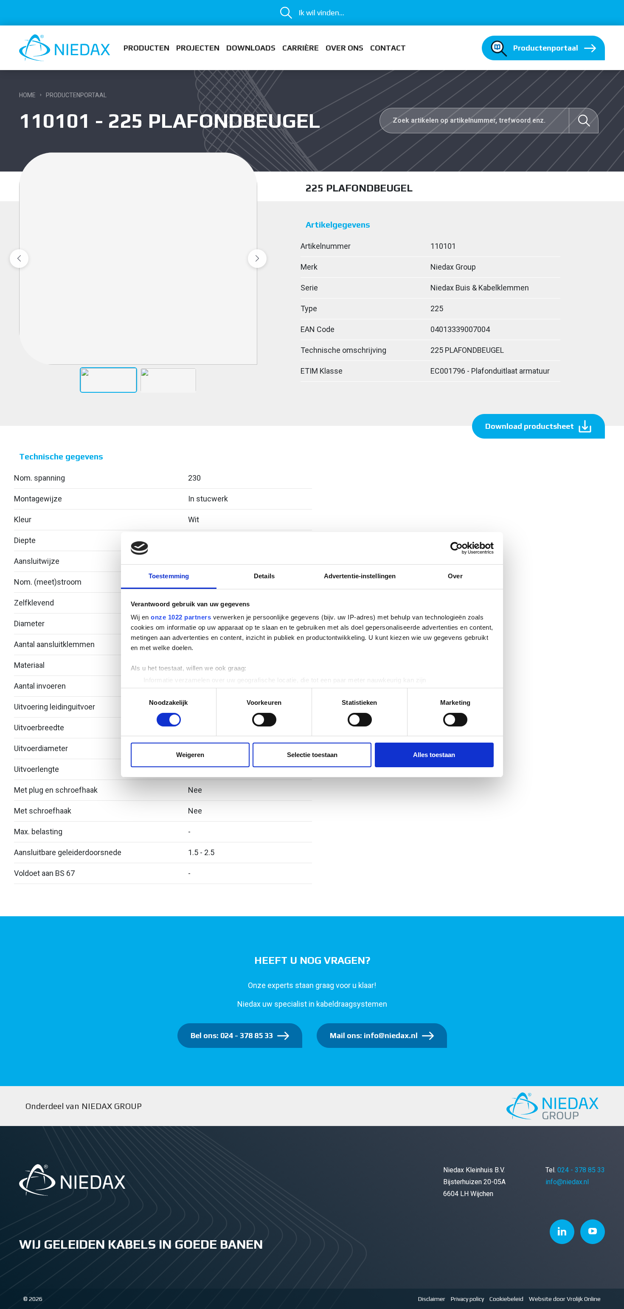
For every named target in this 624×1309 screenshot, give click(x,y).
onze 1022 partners (181, 617)
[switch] (264, 719)
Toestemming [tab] (169, 576)
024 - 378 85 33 (581, 1170)
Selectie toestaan (312, 754)
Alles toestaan (434, 754)
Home (27, 95)
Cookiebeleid (506, 1298)
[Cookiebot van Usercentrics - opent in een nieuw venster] (456, 548)
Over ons (344, 47)
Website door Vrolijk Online (565, 1298)
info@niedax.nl (567, 1182)
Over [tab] (455, 576)
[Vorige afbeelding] (19, 258)
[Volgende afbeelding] (257, 258)
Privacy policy (467, 1298)
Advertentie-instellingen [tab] (360, 576)
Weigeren (190, 754)
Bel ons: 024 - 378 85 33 (232, 1035)
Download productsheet (529, 426)
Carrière (300, 47)
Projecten (197, 47)
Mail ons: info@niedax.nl (374, 1035)
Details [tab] (264, 576)
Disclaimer (431, 1298)
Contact (388, 47)
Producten (146, 47)
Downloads (250, 47)
